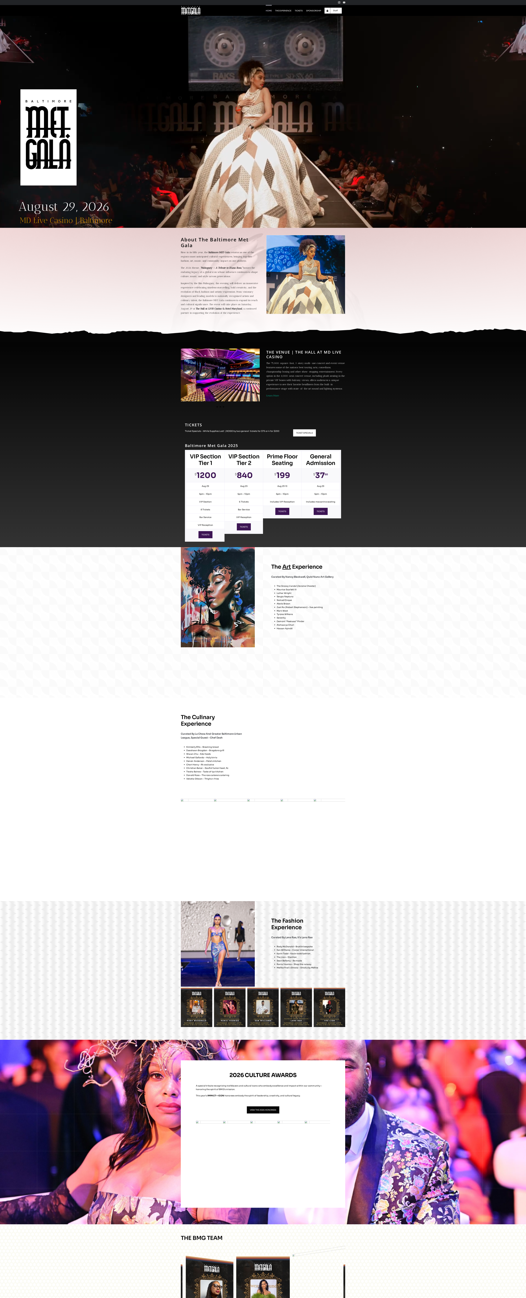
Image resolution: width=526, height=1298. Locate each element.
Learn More (272, 395)
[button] (268, 275)
